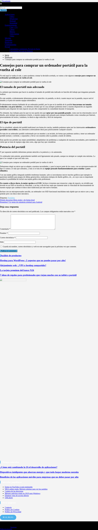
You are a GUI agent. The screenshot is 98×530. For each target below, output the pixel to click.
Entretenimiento (11, 25)
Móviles (8, 38)
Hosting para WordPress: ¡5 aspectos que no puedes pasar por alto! (33, 260)
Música (12, 32)
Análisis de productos (10, 255)
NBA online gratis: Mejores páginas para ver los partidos (26, 489)
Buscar (2, 5)
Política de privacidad (6, 529)
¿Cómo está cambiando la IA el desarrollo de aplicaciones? (28, 467)
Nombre (4, 233)
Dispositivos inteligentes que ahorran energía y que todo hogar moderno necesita (39, 472)
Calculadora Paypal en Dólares (21, 51)
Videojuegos (14, 34)
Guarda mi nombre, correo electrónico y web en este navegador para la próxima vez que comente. (39, 247)
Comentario (5, 229)
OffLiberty (9, 498)
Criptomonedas (10, 45)
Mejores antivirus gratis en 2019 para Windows (22, 493)
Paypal (7, 47)
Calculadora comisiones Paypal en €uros (25, 49)
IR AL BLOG (8, 517)
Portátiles (11, 198)
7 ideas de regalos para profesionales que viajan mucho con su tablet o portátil (38, 275)
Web (1, 242)
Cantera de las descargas (14, 491)
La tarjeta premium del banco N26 (17, 270)
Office (12, 17)
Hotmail (13, 21)
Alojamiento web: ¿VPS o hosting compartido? (23, 265)
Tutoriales (8, 40)
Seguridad (13, 23)
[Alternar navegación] (1, 3)
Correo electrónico (7, 238)
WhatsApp (14, 19)
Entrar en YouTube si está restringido (19, 487)
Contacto (8, 507)
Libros (12, 30)
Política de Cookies (12, 510)
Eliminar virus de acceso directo (17, 496)
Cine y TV (14, 27)
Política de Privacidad (13, 512)
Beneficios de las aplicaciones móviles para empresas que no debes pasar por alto (39, 477)
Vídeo (12, 36)
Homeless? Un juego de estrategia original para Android (21, 202)
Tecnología (13, 527)
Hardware (8, 42)
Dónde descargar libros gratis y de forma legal (17, 200)
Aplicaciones (10, 14)
